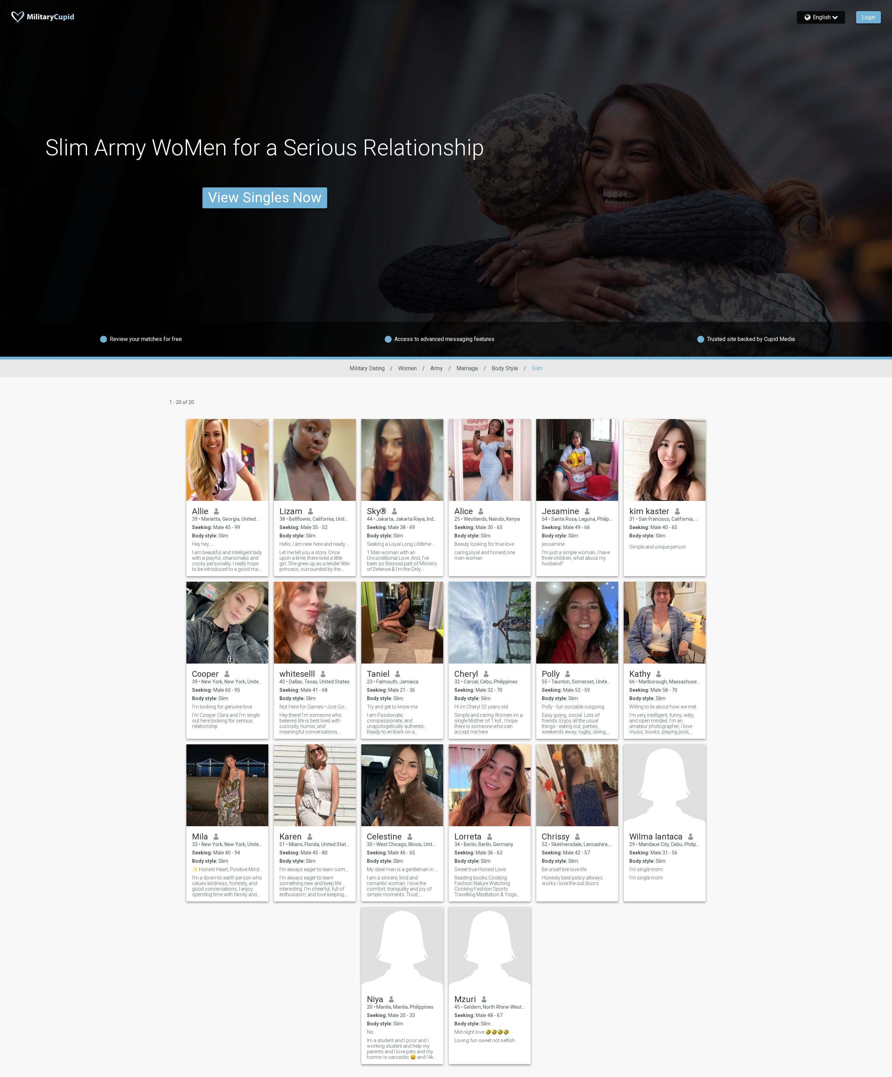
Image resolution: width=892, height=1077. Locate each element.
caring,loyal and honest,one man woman (484, 555)
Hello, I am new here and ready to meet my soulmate (314, 544)
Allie (200, 511)
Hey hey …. (203, 544)
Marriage (467, 368)
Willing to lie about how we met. (663, 707)
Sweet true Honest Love (480, 869)
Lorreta (468, 837)
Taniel (378, 674)
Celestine (384, 837)
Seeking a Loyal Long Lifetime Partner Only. (402, 544)
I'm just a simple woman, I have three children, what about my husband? (576, 558)
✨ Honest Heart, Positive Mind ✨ (227, 869)
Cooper (205, 674)
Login (868, 17)
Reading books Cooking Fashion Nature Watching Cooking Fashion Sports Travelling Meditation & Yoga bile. (485, 886)
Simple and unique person (657, 547)
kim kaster (649, 511)
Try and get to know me (392, 707)
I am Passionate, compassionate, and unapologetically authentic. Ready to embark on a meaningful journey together (397, 723)
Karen (290, 837)
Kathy (640, 674)
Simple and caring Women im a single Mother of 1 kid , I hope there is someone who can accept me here (488, 723)
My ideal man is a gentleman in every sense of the (402, 869)
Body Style (505, 368)
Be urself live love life (564, 869)
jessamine (553, 544)
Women (407, 368)
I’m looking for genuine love (222, 707)
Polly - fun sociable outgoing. (573, 707)
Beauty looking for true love (484, 544)
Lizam (290, 511)
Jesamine (560, 511)
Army (436, 368)
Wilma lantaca (656, 837)
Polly (551, 674)
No (370, 1032)
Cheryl (466, 674)
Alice (463, 511)
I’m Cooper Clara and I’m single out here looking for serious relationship (226, 720)
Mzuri (465, 999)
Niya (375, 999)
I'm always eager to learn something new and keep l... (314, 869)
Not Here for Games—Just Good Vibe (314, 707)
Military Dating (367, 368)
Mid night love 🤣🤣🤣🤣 (481, 1032)
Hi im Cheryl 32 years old (481, 707)
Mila (200, 837)
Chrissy (555, 837)
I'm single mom (646, 869)
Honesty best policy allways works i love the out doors (572, 880)
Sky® (376, 511)
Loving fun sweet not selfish (484, 1040)
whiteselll (297, 674)
